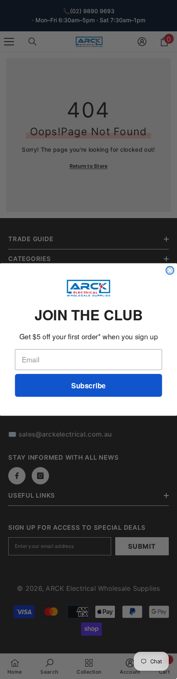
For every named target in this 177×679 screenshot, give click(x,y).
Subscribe (88, 385)
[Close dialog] (170, 270)
